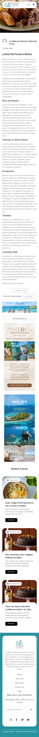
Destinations (19, 683)
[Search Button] (29, 5)
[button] (33, 5)
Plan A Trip (19, 679)
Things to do (19, 687)
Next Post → (29, 296)
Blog (19, 691)
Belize (19, 675)
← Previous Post (20, 290)
